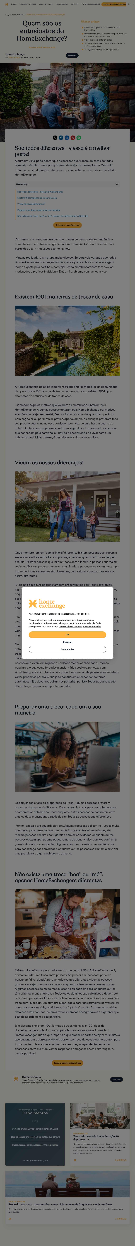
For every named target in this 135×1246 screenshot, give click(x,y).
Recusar (67, 642)
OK (67, 634)
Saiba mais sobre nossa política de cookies (80, 626)
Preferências (67, 649)
